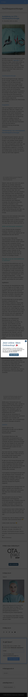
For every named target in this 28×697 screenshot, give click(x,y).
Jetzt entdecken (14, 354)
